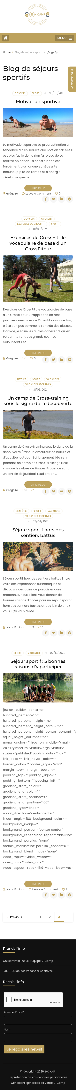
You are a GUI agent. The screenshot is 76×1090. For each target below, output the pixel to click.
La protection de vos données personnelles (38, 1077)
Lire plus (38, 188)
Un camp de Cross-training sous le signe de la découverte (38, 400)
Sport (36, 93)
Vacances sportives (38, 384)
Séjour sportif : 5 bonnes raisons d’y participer (38, 664)
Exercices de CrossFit (31, 223)
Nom (7, 1029)
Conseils (20, 93)
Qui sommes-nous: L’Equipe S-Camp (28, 961)
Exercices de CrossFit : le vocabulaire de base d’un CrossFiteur (38, 243)
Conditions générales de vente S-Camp (38, 1083)
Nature (21, 379)
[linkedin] (61, 199)
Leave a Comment (38, 194)
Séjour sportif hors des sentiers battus (38, 532)
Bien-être (21, 511)
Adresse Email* (14, 1012)
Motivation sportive (38, 101)
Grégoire (12, 194)
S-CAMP (50, 1071)
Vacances (52, 379)
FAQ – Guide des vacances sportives (28, 971)
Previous (16, 917)
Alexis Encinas (15, 627)
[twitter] (53, 199)
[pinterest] (69, 199)
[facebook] (45, 199)
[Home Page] (5, 38)
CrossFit (46, 218)
